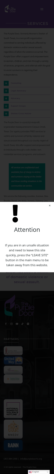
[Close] (49, 205)
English (35, 472)
